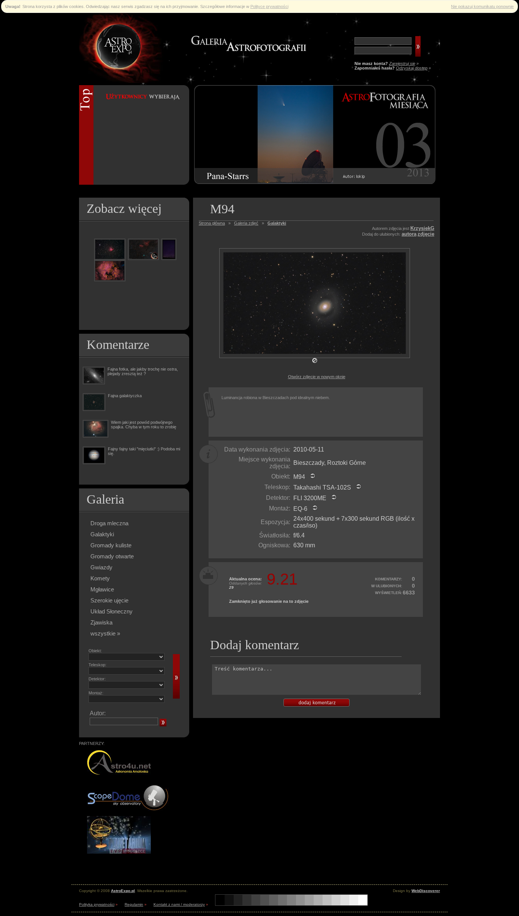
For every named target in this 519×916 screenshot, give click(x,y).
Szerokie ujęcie (109, 600)
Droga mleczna (109, 523)
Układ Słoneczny (111, 611)
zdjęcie (426, 234)
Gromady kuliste (110, 545)
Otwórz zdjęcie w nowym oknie (316, 376)
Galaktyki (102, 534)
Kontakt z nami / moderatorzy (179, 904)
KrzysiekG (422, 228)
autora (409, 234)
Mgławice (102, 589)
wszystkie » (105, 633)
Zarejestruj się (402, 63)
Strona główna (212, 223)
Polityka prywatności (96, 904)
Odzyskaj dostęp (411, 68)
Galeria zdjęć (246, 223)
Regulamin (134, 904)
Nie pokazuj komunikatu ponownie (482, 6)
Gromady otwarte (112, 556)
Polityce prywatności (269, 6)
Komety (100, 578)
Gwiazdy (101, 567)
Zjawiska (101, 622)
